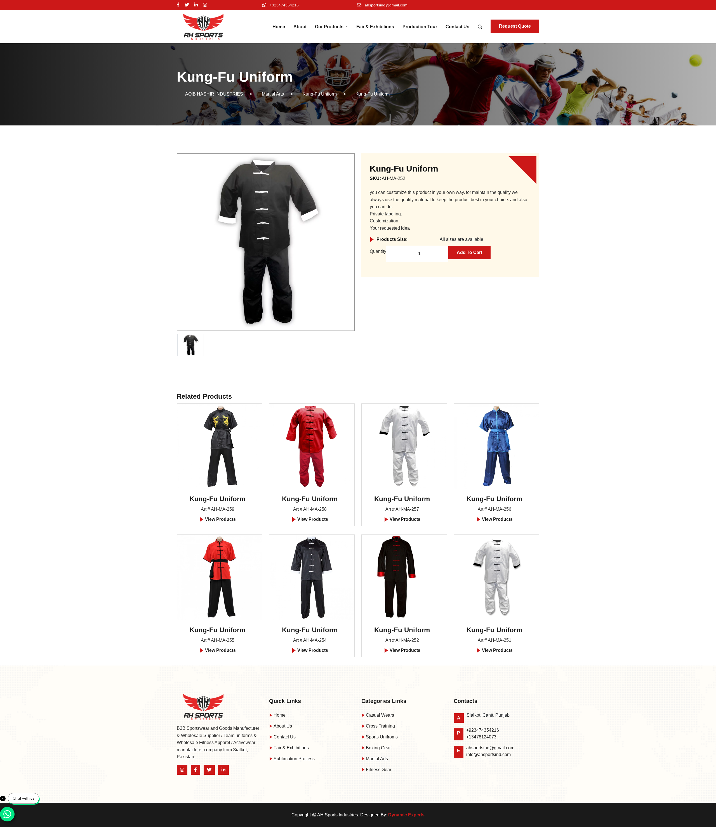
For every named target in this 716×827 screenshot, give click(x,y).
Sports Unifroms (381, 737)
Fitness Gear (378, 769)
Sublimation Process (293, 758)
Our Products (330, 26)
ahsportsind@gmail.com (386, 5)
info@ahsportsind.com (488, 754)
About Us (282, 726)
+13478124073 (481, 737)
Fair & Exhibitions (375, 26)
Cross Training (380, 726)
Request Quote (515, 26)
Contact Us (457, 26)
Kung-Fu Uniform (217, 499)
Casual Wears (379, 715)
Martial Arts (376, 758)
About (300, 26)
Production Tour (419, 26)
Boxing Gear (378, 747)
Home (278, 26)
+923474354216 (284, 5)
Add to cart (469, 252)
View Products (220, 519)
